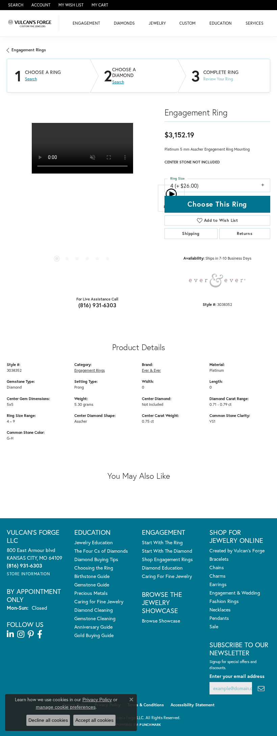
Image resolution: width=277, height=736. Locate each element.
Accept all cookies (94, 720)
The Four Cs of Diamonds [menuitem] (101, 551)
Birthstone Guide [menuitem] (91, 576)
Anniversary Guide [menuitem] (93, 627)
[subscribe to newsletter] (261, 688)
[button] (15, 5)
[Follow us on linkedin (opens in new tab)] (10, 634)
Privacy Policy (97, 699)
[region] (82, 198)
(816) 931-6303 (97, 305)
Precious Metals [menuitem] (91, 593)
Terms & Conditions (145, 704)
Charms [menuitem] (217, 576)
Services (254, 23)
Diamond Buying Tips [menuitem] (96, 559)
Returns (244, 233)
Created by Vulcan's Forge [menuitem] (237, 550)
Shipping (190, 233)
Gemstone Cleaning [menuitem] (95, 618)
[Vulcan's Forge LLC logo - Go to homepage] (31, 23)
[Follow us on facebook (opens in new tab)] (39, 634)
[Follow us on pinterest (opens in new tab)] (31, 634)
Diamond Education (162, 567)
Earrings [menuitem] (218, 584)
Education (220, 23)
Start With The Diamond (167, 551)
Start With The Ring (162, 542)
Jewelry (157, 23)
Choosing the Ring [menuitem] (93, 567)
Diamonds (124, 23)
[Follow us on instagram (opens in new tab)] (20, 634)
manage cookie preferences (66, 707)
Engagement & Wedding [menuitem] (234, 592)
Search (31, 79)
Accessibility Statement (193, 704)
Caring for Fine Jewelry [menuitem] (98, 601)
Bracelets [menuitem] (219, 559)
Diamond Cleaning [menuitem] (93, 610)
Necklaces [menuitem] (220, 609)
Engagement (86, 23)
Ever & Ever (151, 370)
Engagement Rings (28, 49)
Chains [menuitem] (216, 567)
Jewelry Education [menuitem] (93, 542)
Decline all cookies (48, 720)
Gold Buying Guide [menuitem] (94, 635)
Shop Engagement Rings (167, 559)
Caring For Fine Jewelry (167, 576)
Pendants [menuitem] (219, 618)
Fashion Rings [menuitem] (224, 601)
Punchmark (150, 724)
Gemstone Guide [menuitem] (91, 584)
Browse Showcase (161, 620)
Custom (187, 23)
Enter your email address (237, 676)
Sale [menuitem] (213, 626)
